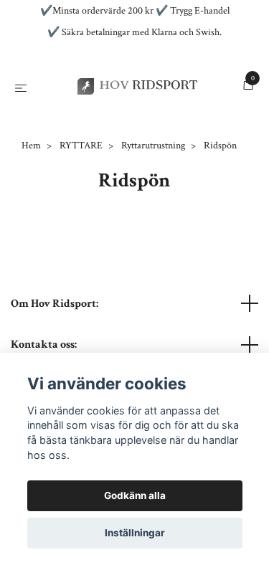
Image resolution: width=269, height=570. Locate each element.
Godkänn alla (135, 495)
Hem (31, 208)
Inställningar (135, 532)
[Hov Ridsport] (130, 117)
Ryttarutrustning (153, 208)
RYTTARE (81, 208)
